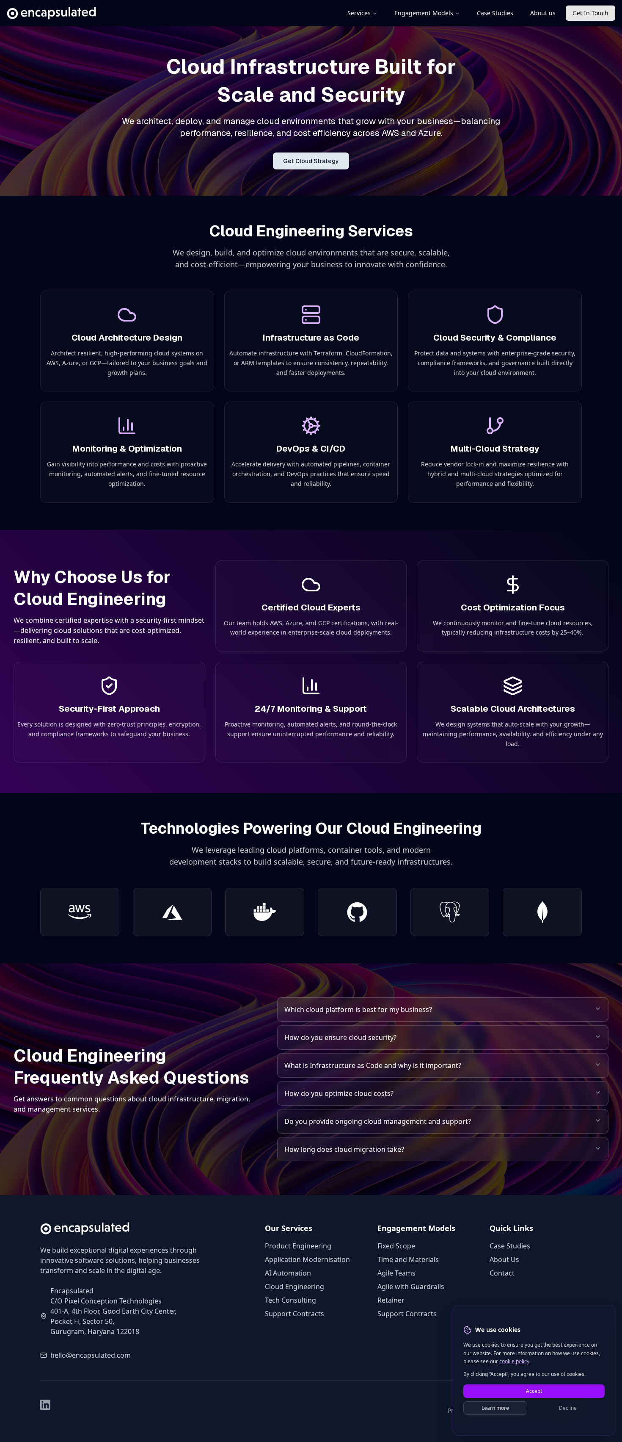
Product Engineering (298, 1246)
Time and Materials (408, 1259)
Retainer (391, 1300)
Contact (502, 1273)
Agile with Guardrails (410, 1286)
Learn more (495, 1407)
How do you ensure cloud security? (340, 1037)
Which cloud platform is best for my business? (358, 1009)
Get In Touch (590, 13)
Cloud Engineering (294, 1286)
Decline (568, 1407)
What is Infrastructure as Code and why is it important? (372, 1065)
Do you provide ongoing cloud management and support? (377, 1121)
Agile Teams (396, 1273)
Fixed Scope (396, 1246)
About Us (504, 1259)
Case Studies (495, 13)
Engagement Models (423, 13)
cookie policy (514, 1361)
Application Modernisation (307, 1259)
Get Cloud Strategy (311, 161)
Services (359, 13)
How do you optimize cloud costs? (339, 1093)
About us (543, 13)
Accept (534, 1390)
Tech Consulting (290, 1300)
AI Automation (288, 1273)
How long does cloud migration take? (344, 1149)
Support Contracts (294, 1313)
